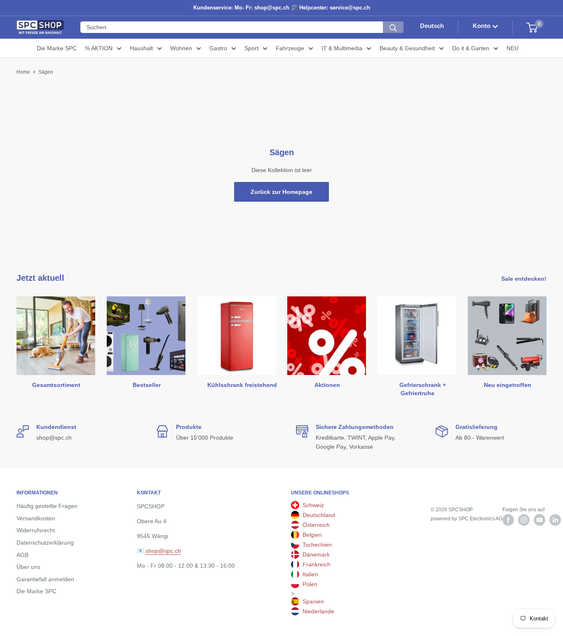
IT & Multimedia (341, 48)
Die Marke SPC (57, 48)
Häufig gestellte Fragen (46, 506)
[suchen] (393, 27)
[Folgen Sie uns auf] (508, 520)
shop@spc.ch (163, 550)
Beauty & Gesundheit (407, 48)
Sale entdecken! (524, 278)
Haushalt (141, 48)
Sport (251, 48)
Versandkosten (35, 518)
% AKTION (99, 48)
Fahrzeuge (290, 48)
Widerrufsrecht (35, 530)
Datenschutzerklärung (45, 542)
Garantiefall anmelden (45, 579)
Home (23, 72)
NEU (512, 48)
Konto (482, 26)
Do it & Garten (470, 48)
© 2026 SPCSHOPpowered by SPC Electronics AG (466, 514)
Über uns (28, 567)
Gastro (218, 48)
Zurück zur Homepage (281, 192)
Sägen (45, 72)
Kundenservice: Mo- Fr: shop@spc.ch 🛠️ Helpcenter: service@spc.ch (281, 8)
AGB (22, 555)
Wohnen (181, 48)
